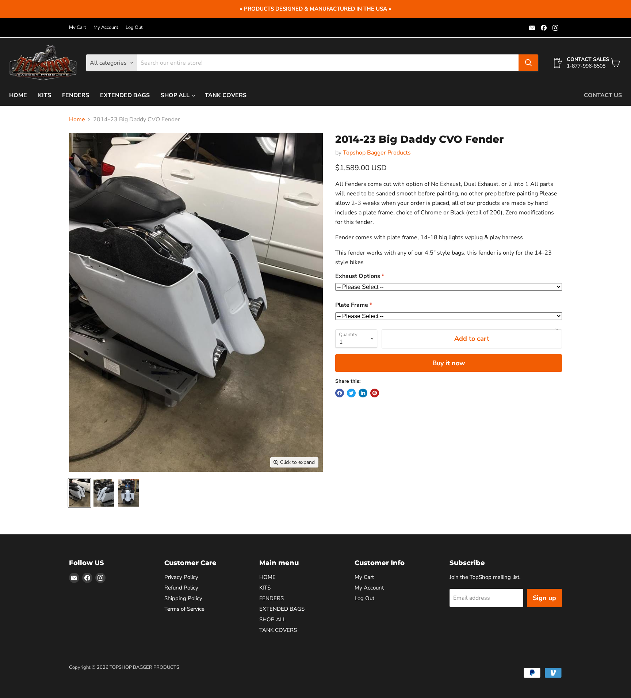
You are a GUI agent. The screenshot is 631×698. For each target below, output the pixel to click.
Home (77, 119)
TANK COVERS (225, 95)
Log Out (134, 27)
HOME (18, 95)
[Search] (528, 62)
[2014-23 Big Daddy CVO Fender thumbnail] (79, 492)
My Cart (77, 27)
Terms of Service (184, 609)
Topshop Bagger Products (377, 153)
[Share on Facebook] (339, 393)
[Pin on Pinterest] (374, 393)
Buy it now (448, 363)
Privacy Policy (181, 577)
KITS (44, 95)
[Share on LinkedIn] (363, 393)
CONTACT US (603, 95)
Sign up (544, 598)
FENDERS (75, 95)
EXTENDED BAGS (125, 95)
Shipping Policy (183, 598)
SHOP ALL (176, 95)
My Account (105, 27)
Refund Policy (181, 587)
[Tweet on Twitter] (351, 393)
